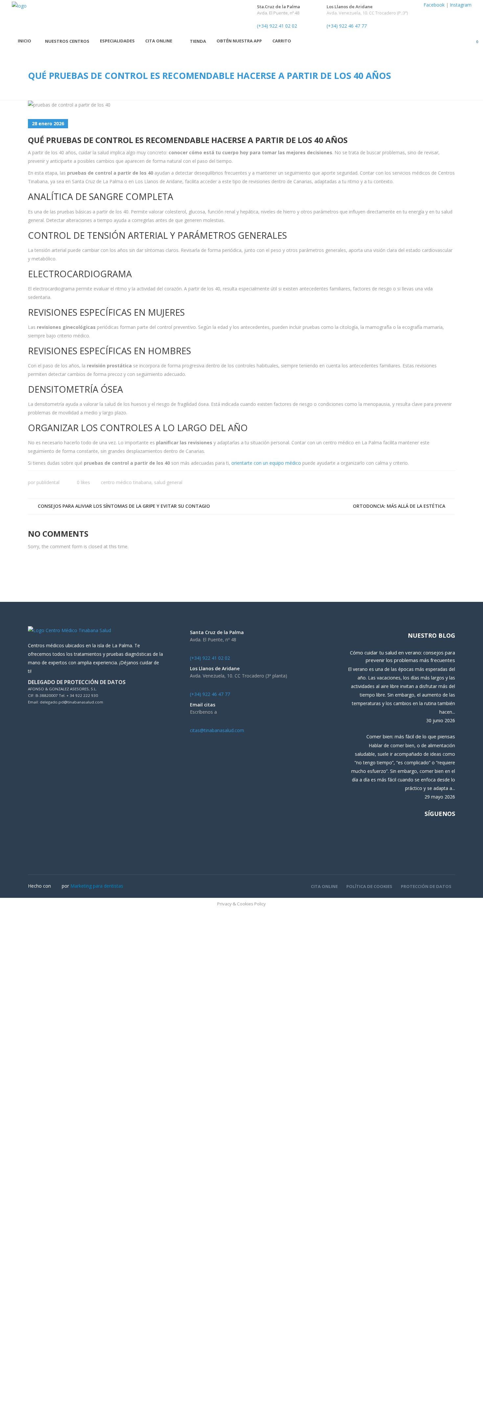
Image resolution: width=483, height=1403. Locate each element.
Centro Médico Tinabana (126, 482)
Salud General (168, 482)
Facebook (434, 5)
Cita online (324, 886)
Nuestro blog (431, 635)
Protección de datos (426, 886)
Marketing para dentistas (96, 886)
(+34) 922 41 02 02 (277, 26)
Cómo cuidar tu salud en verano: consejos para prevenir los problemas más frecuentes (402, 656)
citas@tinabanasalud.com (217, 730)
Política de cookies (369, 886)
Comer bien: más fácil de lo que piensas (410, 736)
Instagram (461, 5)
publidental (47, 482)
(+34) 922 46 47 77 (347, 26)
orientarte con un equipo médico (266, 463)
